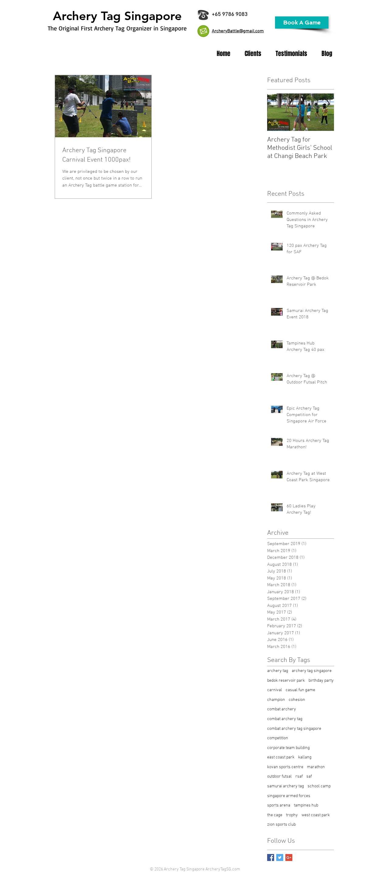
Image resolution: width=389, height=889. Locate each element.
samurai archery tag (285, 786)
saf (309, 776)
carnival (274, 690)
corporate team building (288, 748)
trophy (292, 815)
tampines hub (306, 805)
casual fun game (300, 690)
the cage (274, 815)
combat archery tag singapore (294, 728)
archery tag (277, 671)
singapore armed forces (288, 796)
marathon (316, 767)
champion (276, 699)
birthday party (321, 680)
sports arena (278, 805)
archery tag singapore (312, 671)
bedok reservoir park (286, 680)
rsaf (299, 776)
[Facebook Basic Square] (270, 857)
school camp (319, 786)
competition (277, 738)
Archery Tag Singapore (117, 16)
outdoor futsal (279, 776)
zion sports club (281, 824)
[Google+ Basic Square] (288, 857)
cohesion (297, 699)
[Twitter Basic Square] (279, 857)
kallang (305, 757)
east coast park (280, 757)
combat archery (281, 709)
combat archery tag (284, 719)
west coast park (315, 815)
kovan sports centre (285, 767)
